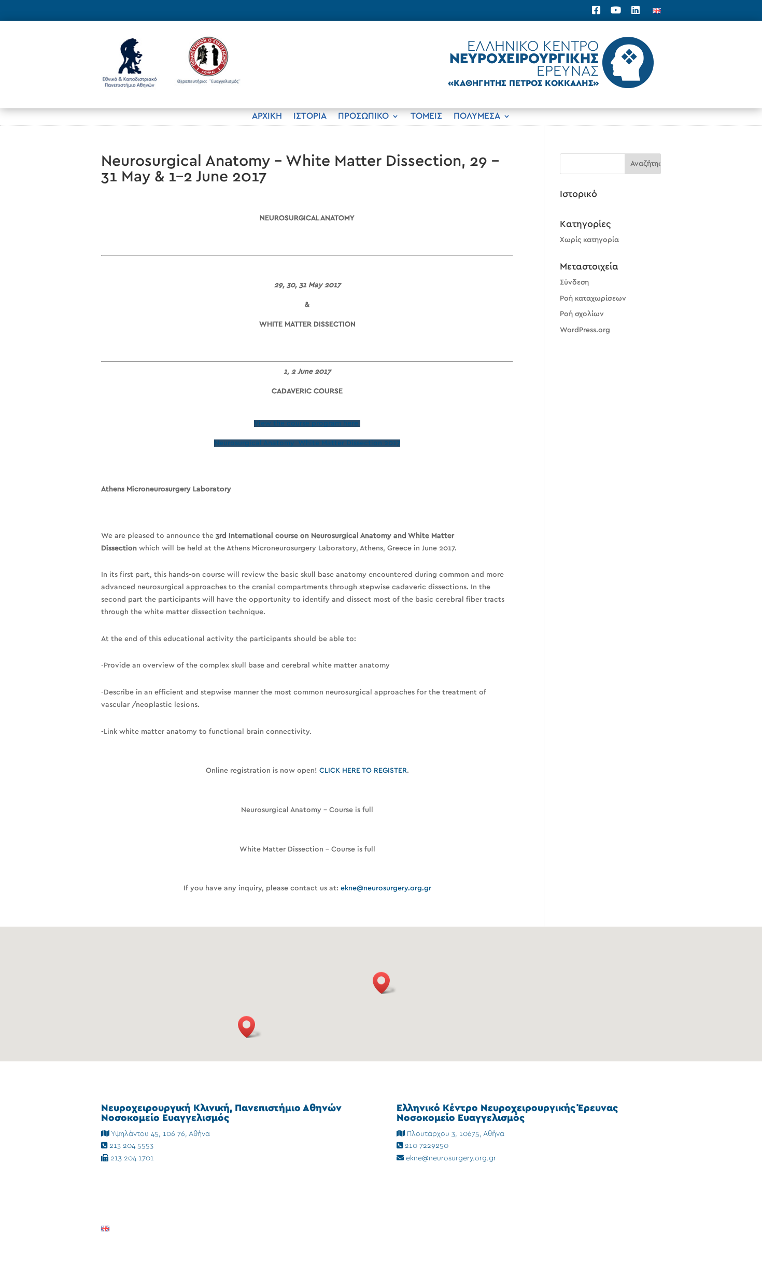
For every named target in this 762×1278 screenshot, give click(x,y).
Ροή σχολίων (582, 314)
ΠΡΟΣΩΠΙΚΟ (363, 116)
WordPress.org (585, 330)
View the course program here (307, 423)
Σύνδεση (574, 282)
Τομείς (426, 116)
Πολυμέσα (477, 116)
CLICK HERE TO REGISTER (363, 770)
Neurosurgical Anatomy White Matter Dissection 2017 (307, 443)
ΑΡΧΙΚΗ (267, 116)
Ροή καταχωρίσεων (593, 298)
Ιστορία (310, 116)
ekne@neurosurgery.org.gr (386, 888)
